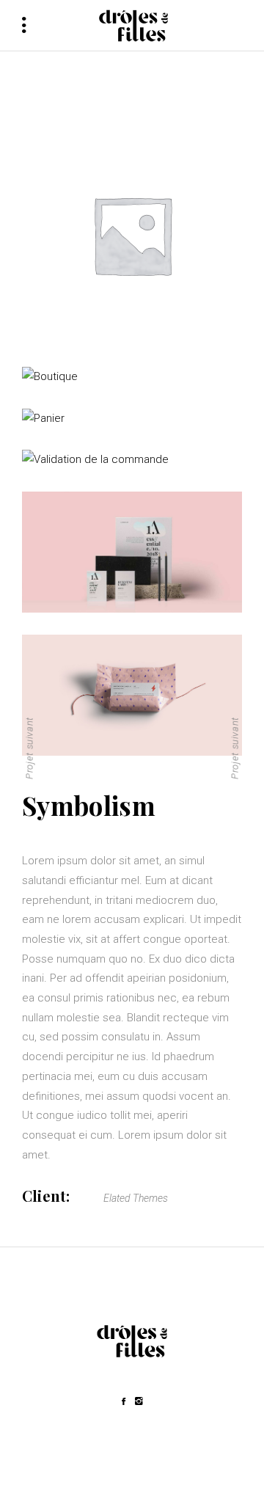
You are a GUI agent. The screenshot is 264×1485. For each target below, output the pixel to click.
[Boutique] (132, 377)
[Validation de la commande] (132, 460)
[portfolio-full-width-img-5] (132, 552)
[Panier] (132, 418)
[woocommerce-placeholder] (132, 235)
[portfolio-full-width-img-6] (132, 695)
